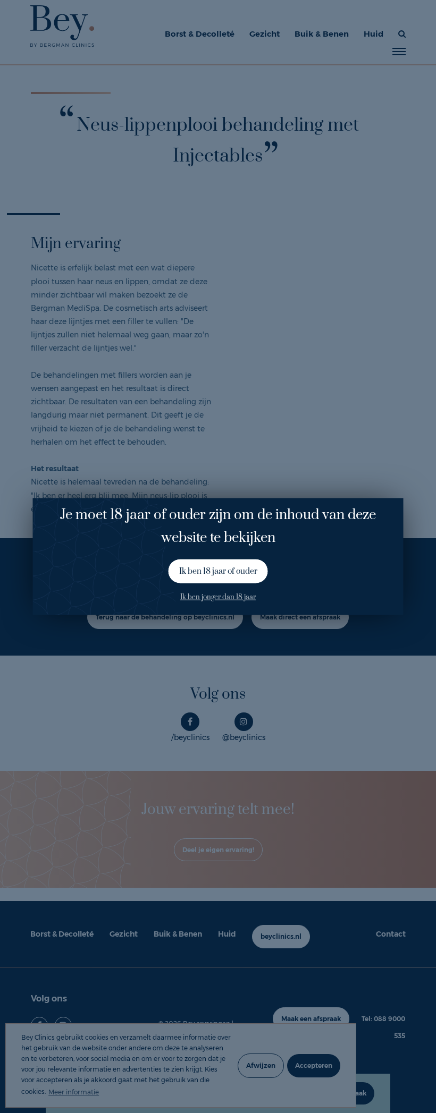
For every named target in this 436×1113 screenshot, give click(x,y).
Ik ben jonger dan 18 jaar (218, 597)
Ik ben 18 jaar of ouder (218, 571)
